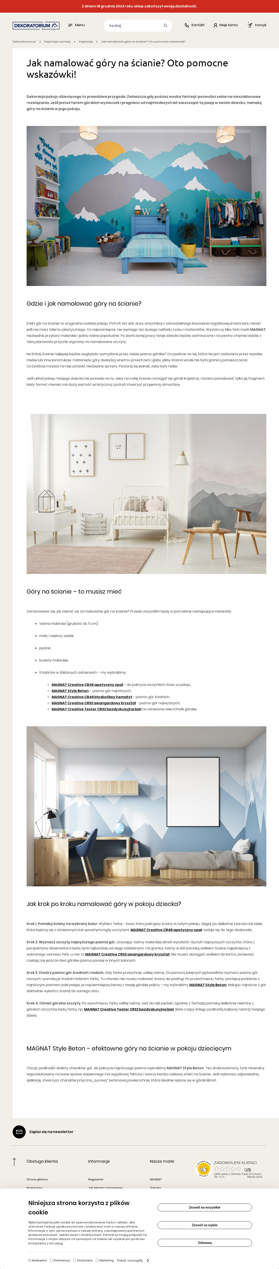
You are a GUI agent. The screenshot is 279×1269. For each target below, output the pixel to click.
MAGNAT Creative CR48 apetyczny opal (87, 684)
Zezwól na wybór (205, 1225)
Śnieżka (155, 1188)
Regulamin (96, 1179)
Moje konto (35, 1188)
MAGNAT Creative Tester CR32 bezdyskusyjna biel (96, 709)
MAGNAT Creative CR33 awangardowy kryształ (94, 703)
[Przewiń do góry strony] (14, 1162)
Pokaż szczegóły (130, 1260)
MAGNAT (156, 1179)
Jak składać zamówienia (105, 1188)
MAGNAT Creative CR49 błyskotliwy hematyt (92, 696)
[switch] (51, 1260)
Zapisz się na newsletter (51, 1131)
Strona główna (37, 1179)
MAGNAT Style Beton (70, 690)
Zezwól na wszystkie (204, 1207)
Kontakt (198, 25)
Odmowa (205, 1243)
